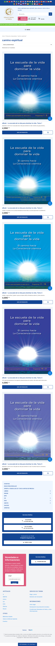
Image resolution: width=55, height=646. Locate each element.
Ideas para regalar (10, 486)
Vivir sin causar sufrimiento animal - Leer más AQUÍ (13, 24)
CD (5, 498)
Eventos (7, 483)
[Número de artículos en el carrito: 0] (39, 18)
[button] (48, 132)
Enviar (14, 583)
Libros (6, 491)
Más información (22, 132)
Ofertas (6, 508)
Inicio (3, 36)
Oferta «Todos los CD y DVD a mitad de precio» (19, 488)
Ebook (6, 493)
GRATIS (6, 503)
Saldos (6, 505)
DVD (5, 500)
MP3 (5, 495)
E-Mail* (10, 575)
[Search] (50, 14)
